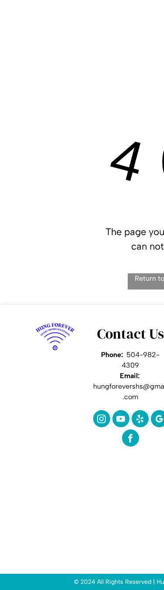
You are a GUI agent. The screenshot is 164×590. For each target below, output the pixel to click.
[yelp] (140, 419)
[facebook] (130, 439)
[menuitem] (87, 40)
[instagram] (101, 419)
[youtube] (120, 419)
